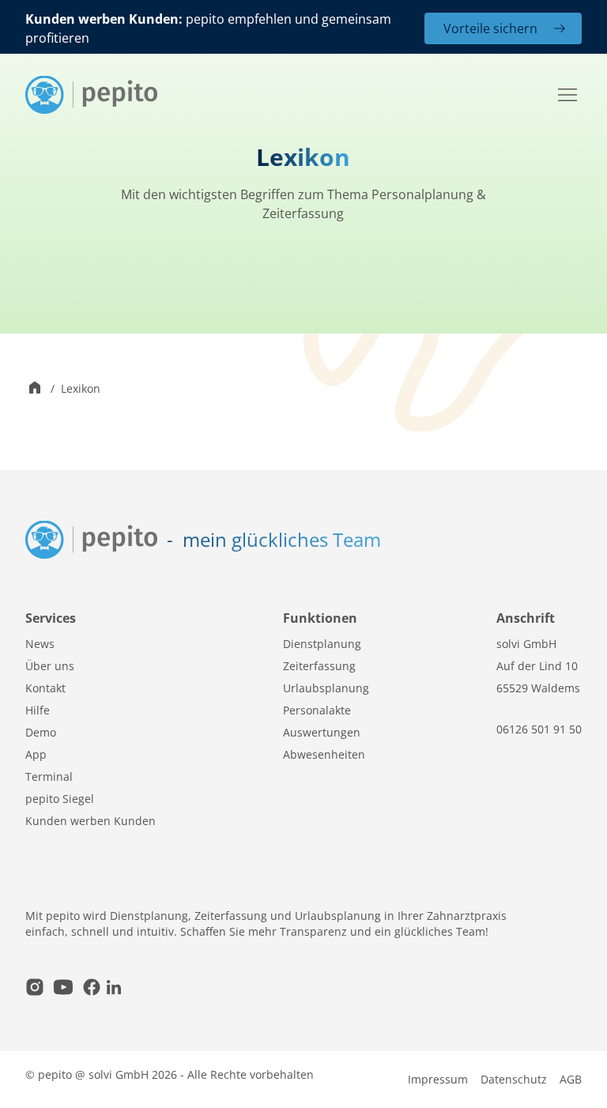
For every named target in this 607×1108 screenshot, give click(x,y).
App (36, 754)
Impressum (438, 1079)
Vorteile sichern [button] (490, 28)
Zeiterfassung (319, 665)
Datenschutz (514, 1079)
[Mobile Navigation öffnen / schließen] (567, 95)
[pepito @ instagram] (34, 989)
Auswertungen (321, 732)
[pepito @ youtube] (63, 989)
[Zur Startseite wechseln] (34, 389)
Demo (40, 732)
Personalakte (317, 710)
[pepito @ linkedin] (113, 989)
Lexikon (80, 388)
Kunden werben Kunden (90, 820)
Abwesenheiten (324, 754)
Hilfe (37, 710)
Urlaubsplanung (326, 687)
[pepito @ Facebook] (91, 989)
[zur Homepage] (91, 95)
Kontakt (45, 687)
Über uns (49, 665)
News (40, 643)
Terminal (49, 776)
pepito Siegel (59, 798)
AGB (571, 1079)
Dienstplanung (322, 643)
